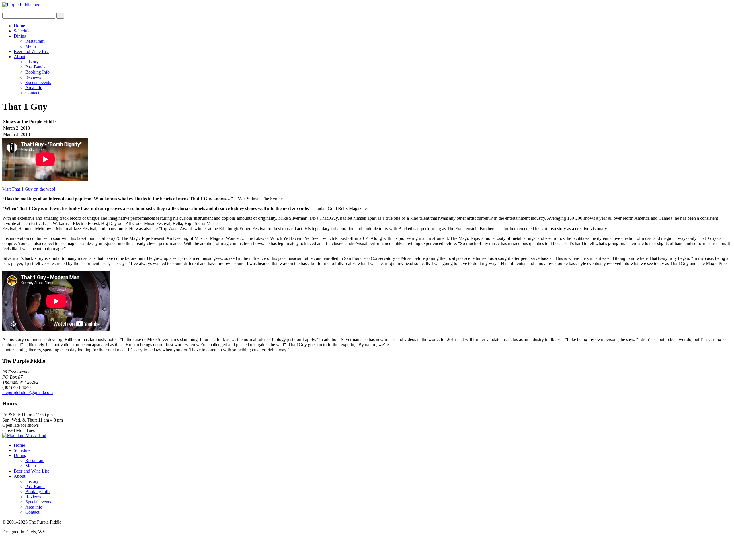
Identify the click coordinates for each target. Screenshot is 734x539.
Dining (20, 36)
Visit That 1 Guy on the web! (28, 189)
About (19, 56)
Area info (33, 87)
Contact (32, 92)
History (32, 61)
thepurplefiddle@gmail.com (27, 392)
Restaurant (34, 41)
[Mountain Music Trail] (24, 435)
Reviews (33, 77)
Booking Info (37, 72)
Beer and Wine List (31, 51)
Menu (30, 46)
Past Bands (35, 66)
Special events (38, 82)
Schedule (22, 30)
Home (19, 25)
